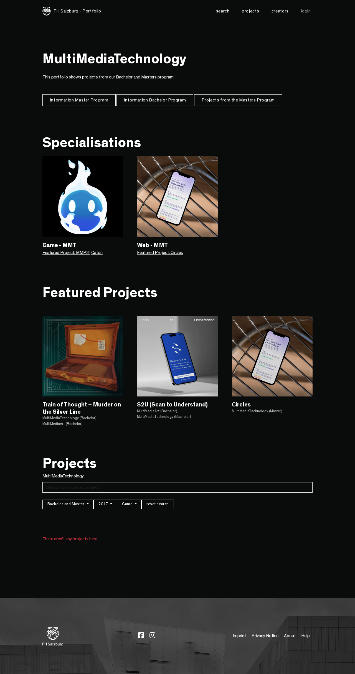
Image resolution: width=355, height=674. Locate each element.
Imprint (239, 636)
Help (305, 636)
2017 (103, 504)
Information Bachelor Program (155, 100)
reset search (157, 504)
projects (250, 11)
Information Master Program (79, 100)
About (290, 636)
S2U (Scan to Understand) (172, 405)
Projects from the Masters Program (238, 100)
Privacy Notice (265, 636)
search (223, 11)
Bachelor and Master (66, 504)
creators (280, 11)
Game (127, 504)
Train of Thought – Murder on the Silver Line (81, 408)
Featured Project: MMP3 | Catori (72, 252)
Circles (241, 405)
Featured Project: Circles (160, 252)
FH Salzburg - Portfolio (77, 11)
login (306, 11)
